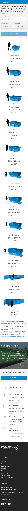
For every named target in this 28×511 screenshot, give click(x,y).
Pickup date (17, 23)
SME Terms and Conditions (7, 477)
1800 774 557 (12, 489)
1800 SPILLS (4, 489)
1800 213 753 (5, 494)
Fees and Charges (5, 475)
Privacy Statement (5, 470)
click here (8, 333)
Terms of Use (4, 473)
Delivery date (5, 23)
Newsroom (3, 468)
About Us (3, 461)
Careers (3, 463)
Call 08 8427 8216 (14, 377)
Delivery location (6, 16)
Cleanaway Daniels (5, 466)
